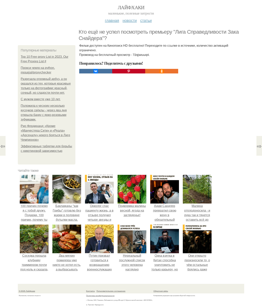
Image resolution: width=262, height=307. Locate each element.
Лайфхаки (131, 7)
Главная (112, 20)
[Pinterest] (128, 71)
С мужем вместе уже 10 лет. (40, 99)
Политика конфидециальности (100, 295)
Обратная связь (160, 291)
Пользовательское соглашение (110, 291)
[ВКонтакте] (95, 71)
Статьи (146, 20)
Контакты (90, 291)
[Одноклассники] (161, 71)
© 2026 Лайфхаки (27, 291)
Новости (130, 20)
